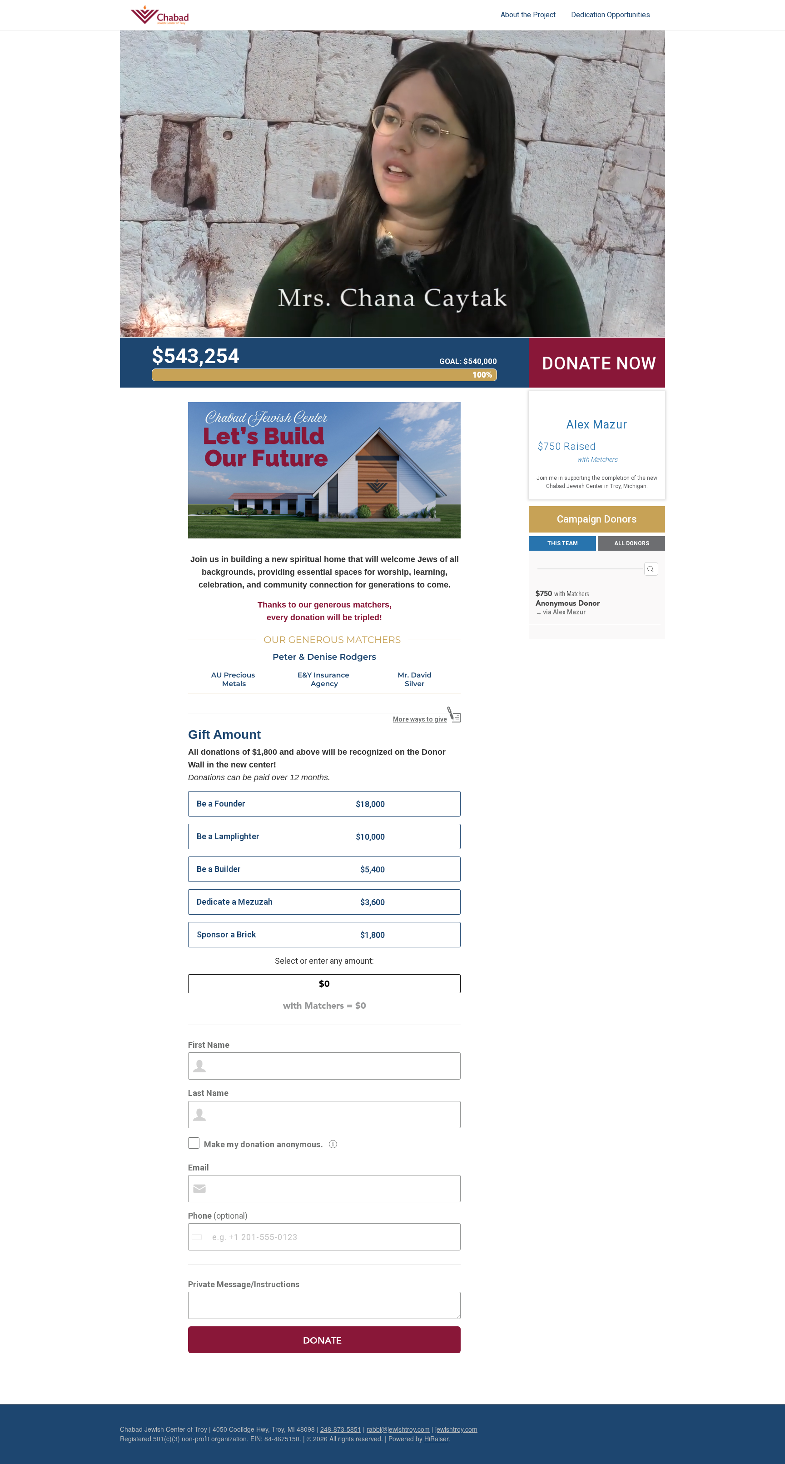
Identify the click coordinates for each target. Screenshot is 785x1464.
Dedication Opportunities (610, 14)
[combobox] (198, 1237)
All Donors (631, 543)
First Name (208, 1045)
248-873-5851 (340, 1429)
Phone (218, 1215)
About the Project (528, 14)
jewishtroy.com (456, 1429)
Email (198, 1167)
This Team (562, 543)
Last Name (208, 1093)
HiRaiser (436, 1438)
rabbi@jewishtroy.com (398, 1429)
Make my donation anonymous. (263, 1144)
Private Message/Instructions (243, 1284)
